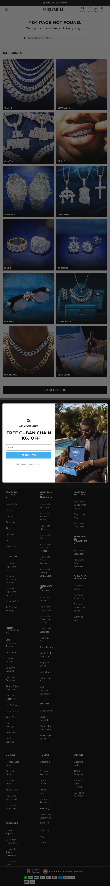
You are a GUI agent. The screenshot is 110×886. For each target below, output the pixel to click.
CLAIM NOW (28, 455)
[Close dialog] (104, 407)
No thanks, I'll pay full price (28, 464)
